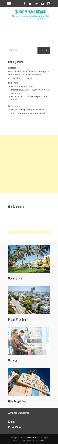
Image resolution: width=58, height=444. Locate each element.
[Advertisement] (29, 164)
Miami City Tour (17, 319)
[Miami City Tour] (29, 300)
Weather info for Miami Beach (43, 38)
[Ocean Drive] (29, 259)
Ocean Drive (15, 278)
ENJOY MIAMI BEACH (30, 12)
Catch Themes (40, 440)
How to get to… (17, 401)
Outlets (12, 360)
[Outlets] (29, 341)
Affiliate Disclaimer (18, 413)
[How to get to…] (29, 382)
